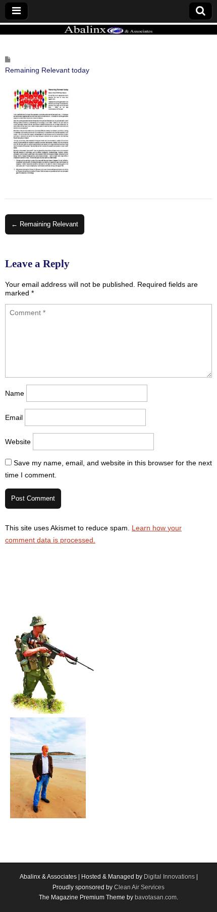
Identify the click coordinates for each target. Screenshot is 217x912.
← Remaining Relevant (44, 224)
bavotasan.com (156, 897)
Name (14, 393)
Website (18, 442)
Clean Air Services (139, 887)
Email (14, 417)
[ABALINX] (108, 29)
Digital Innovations (169, 876)
